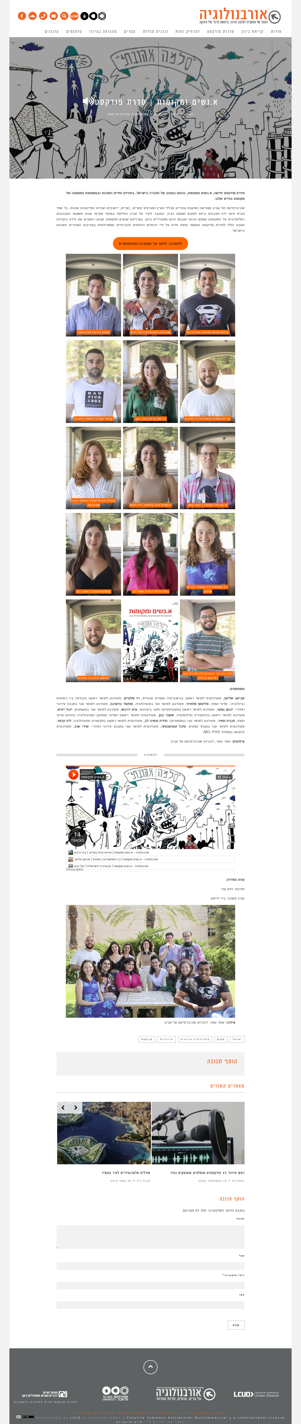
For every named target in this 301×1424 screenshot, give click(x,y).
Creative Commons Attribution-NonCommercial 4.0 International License (206, 1418)
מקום (221, 1039)
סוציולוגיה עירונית (195, 1039)
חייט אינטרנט (129, 1422)
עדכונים (52, 32)
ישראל (237, 1039)
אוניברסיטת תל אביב (95, 1413)
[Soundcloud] (32, 15)
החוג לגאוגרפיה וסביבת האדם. (146, 1413)
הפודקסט (142, 114)
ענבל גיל (143, 1180)
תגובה (241, 1218)
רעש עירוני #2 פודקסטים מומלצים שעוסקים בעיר (207, 1172)
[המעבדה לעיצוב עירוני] (74, 19)
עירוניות (166, 1039)
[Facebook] (21, 15)
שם (242, 1255)
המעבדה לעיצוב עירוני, (202, 1413)
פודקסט (147, 1039)
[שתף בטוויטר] (66, 1062)
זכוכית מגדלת (155, 32)
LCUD (75, 1418)
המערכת (187, 114)
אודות (276, 32)
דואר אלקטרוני (233, 1275)
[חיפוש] (64, 15)
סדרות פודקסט (220, 32)
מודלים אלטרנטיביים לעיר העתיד (126, 1172)
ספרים (130, 32)
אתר (242, 1294)
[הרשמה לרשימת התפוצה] (53, 15)
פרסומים (74, 32)
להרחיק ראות (187, 32)
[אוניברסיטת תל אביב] (93, 19)
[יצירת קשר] (43, 15)
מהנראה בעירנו (103, 32)
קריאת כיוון (253, 32)
